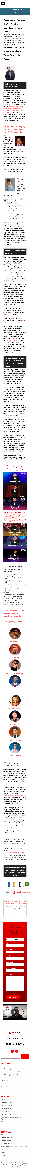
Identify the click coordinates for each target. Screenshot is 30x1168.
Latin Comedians (5, 1078)
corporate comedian (16, 106)
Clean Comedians (15, 642)
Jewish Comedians (15, 740)
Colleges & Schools (15, 756)
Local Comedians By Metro (7, 1143)
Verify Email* (9, 949)
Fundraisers (15, 724)
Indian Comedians (5, 1081)
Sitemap (3, 1155)
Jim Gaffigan (10, 340)
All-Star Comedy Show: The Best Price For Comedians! (14, 1146)
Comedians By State (6, 1140)
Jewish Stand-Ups (5, 1111)
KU (9, 314)
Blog (2, 1134)
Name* (7, 937)
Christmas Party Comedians (15, 673)
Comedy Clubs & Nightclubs (7, 1069)
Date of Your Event (10, 962)
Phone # (8, 955)
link (13, 217)
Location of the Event (11, 968)
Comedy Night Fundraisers (7, 1102)
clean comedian (9, 108)
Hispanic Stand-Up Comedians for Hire (10, 1075)
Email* (7, 943)
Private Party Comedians (7, 1087)
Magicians (3, 1084)
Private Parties (15, 708)
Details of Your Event (11, 974)
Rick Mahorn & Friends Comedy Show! (10, 1122)
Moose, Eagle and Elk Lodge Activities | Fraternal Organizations (12, 1118)
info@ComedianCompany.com (15, 1039)
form (5, 38)
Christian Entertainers (6, 1108)
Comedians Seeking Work (7, 1137)
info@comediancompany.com (13, 795)
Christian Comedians (15, 689)
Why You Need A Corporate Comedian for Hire (12, 1072)
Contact (3, 1152)
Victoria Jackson (4, 1125)
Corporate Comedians (15, 657)
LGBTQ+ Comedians (6, 1114)
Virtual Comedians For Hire (7, 1089)
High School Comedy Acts (7, 1105)
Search (25, 1056)
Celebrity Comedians (6, 1099)
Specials (3, 1149)
